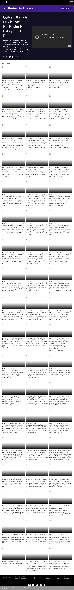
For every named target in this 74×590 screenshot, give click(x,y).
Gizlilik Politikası (57, 577)
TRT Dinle (16, 577)
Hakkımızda (39, 578)
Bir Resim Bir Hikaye (17, 8)
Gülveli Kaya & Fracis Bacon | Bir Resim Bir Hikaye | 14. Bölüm (15, 26)
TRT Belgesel (23, 577)
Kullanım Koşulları (66, 577)
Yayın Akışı (31, 577)
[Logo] (4, 577)
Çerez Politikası (47, 577)
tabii (10, 578)
